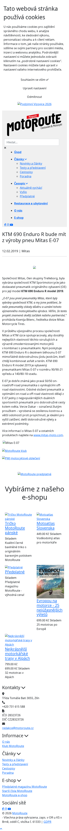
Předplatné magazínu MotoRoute (24, 787)
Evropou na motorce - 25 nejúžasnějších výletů (49, 607)
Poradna (25, 176)
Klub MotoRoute (13, 746)
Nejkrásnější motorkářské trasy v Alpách (17, 653)
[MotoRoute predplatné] (34, 474)
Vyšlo (23, 192)
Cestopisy (26, 172)
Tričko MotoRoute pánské (15, 528)
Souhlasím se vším (33, 80)
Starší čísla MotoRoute (17, 791)
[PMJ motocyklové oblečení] (21, 458)
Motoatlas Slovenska (46, 525)
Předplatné (27, 196)
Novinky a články (31, 163)
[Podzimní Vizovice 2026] (34, 104)
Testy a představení (33, 168)
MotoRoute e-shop (14, 795)
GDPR (47, 822)
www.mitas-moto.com (48, 435)
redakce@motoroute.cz (18, 728)
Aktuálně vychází (31, 188)
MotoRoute (19, 813)
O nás (6, 742)
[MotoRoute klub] (14, 450)
